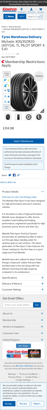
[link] (9, 175)
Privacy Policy (14, 377)
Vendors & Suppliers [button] (13, 326)
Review (23, 403)
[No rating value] (9, 54)
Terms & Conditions (28, 374)
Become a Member (24, 365)
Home (4, 27)
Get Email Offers (13, 298)
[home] (10, 10)
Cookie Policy (31, 377)
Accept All (10, 403)
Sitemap (12, 374)
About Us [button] (8, 313)
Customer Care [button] (11, 333)
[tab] (23, 313)
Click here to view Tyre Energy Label (19, 197)
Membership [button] (9, 320)
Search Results (15, 27)
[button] (40, 16)
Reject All (39, 403)
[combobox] (22, 16)
